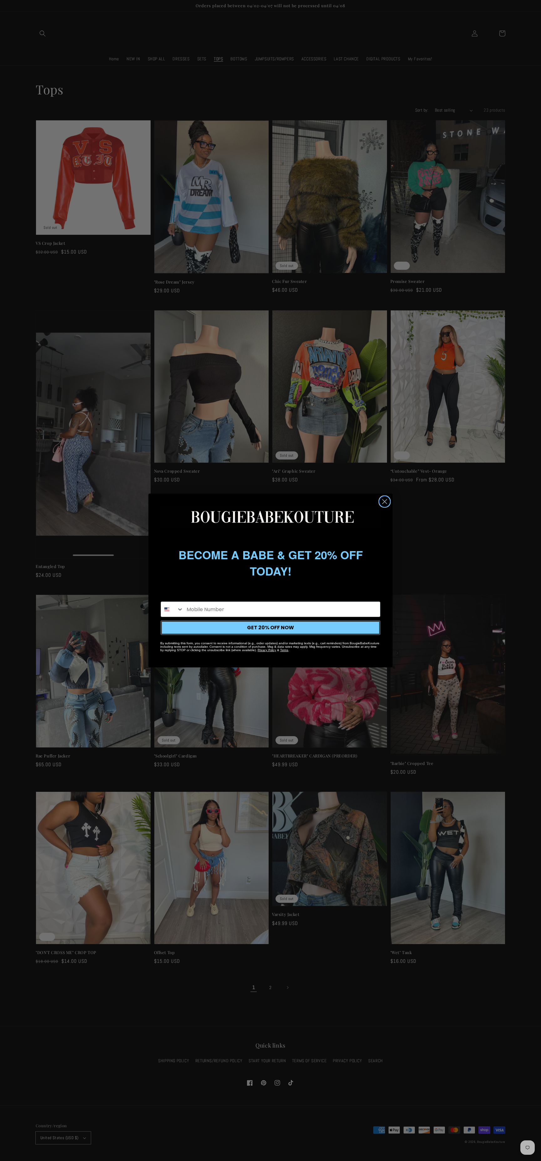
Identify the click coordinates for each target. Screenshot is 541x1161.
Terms (284, 650)
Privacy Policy (267, 650)
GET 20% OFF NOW (270, 627)
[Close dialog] (384, 501)
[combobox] (172, 609)
